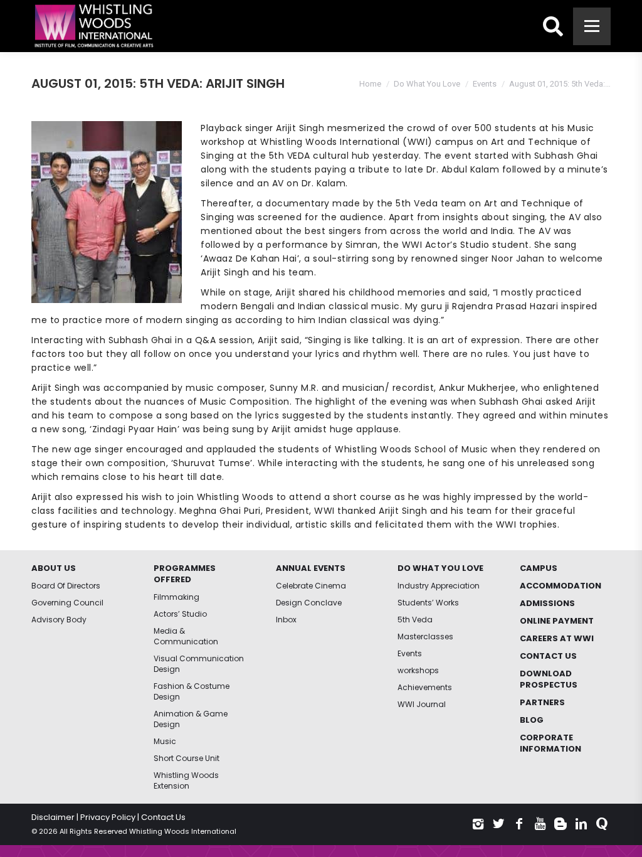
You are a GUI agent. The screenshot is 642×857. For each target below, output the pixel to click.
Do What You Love (427, 83)
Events (485, 83)
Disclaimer (53, 817)
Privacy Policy (107, 817)
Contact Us (163, 817)
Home (370, 83)
